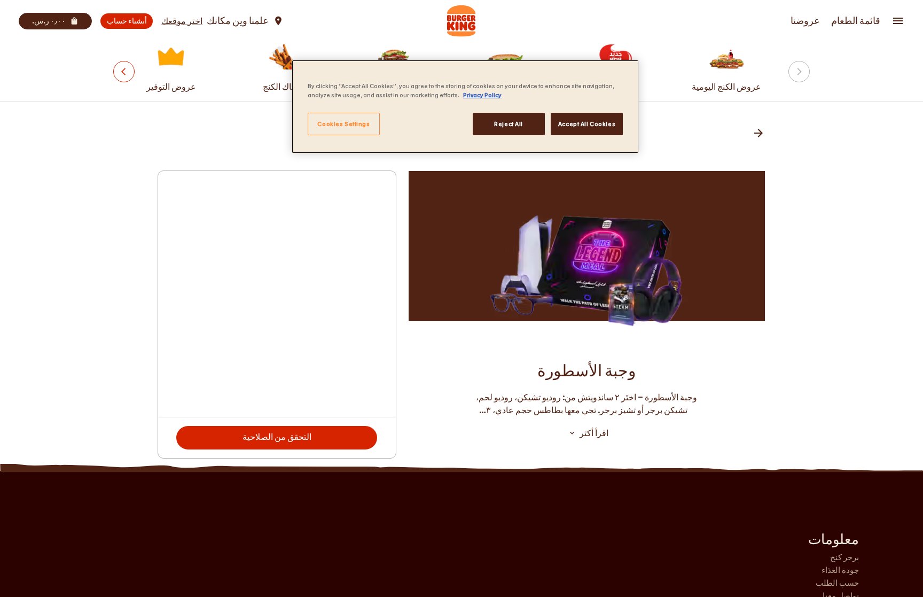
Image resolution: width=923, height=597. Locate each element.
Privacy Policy (482, 94)
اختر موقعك (181, 20)
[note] (586, 403)
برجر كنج (844, 557)
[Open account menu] (897, 20)
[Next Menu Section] (124, 71)
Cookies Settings (343, 123)
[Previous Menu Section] (799, 71)
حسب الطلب (837, 582)
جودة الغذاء (840, 570)
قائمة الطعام (855, 21)
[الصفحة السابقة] (758, 134)
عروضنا (805, 21)
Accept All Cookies (586, 123)
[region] (465, 106)
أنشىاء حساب (127, 21)
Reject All (508, 123)
